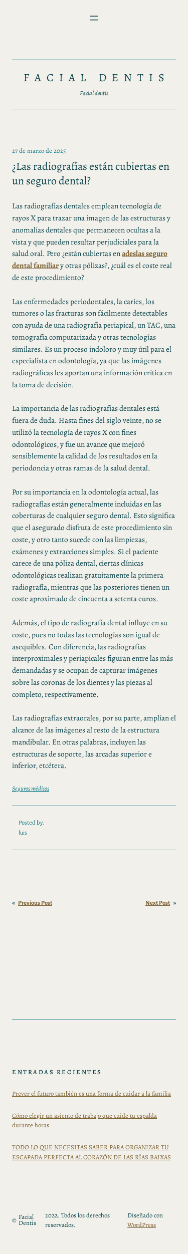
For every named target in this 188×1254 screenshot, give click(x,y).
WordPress (141, 1224)
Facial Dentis (97, 77)
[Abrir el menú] (94, 18)
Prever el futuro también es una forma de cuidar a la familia (91, 1093)
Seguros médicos (30, 788)
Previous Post (35, 903)
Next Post (157, 903)
